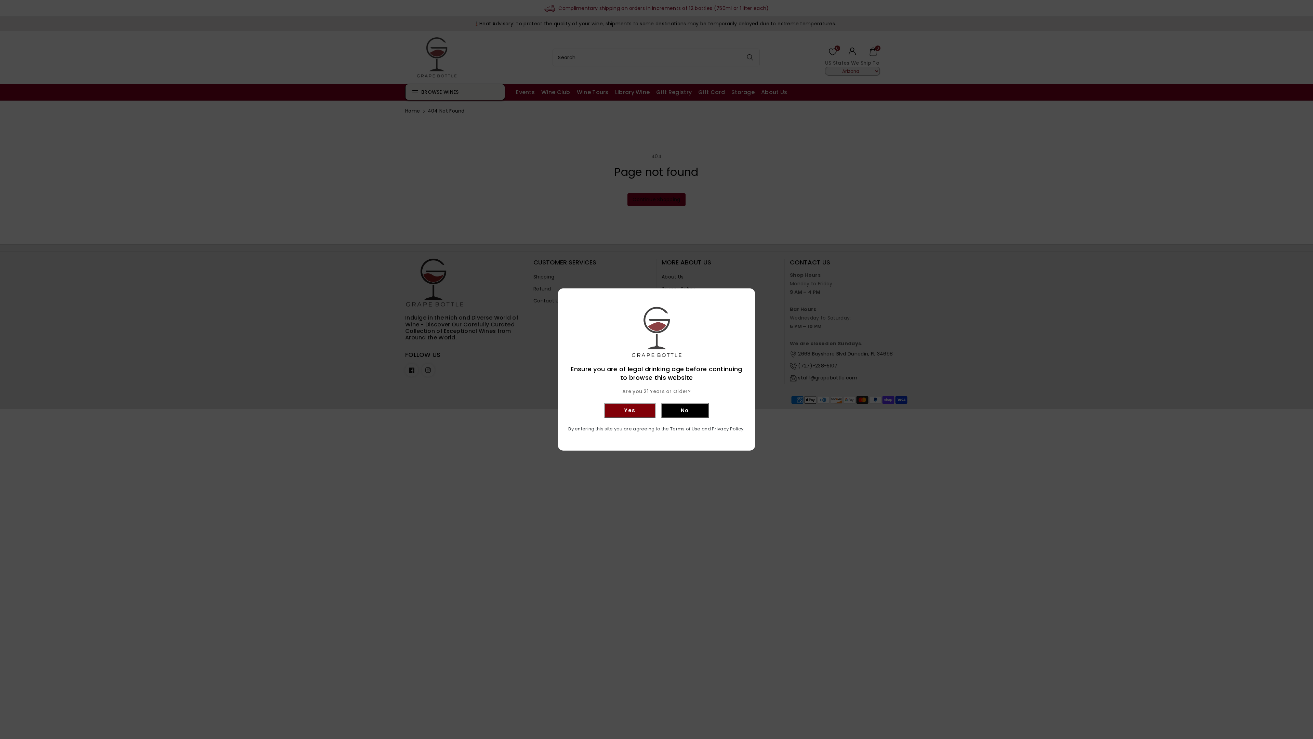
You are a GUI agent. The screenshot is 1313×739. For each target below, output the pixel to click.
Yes (630, 410)
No (685, 410)
